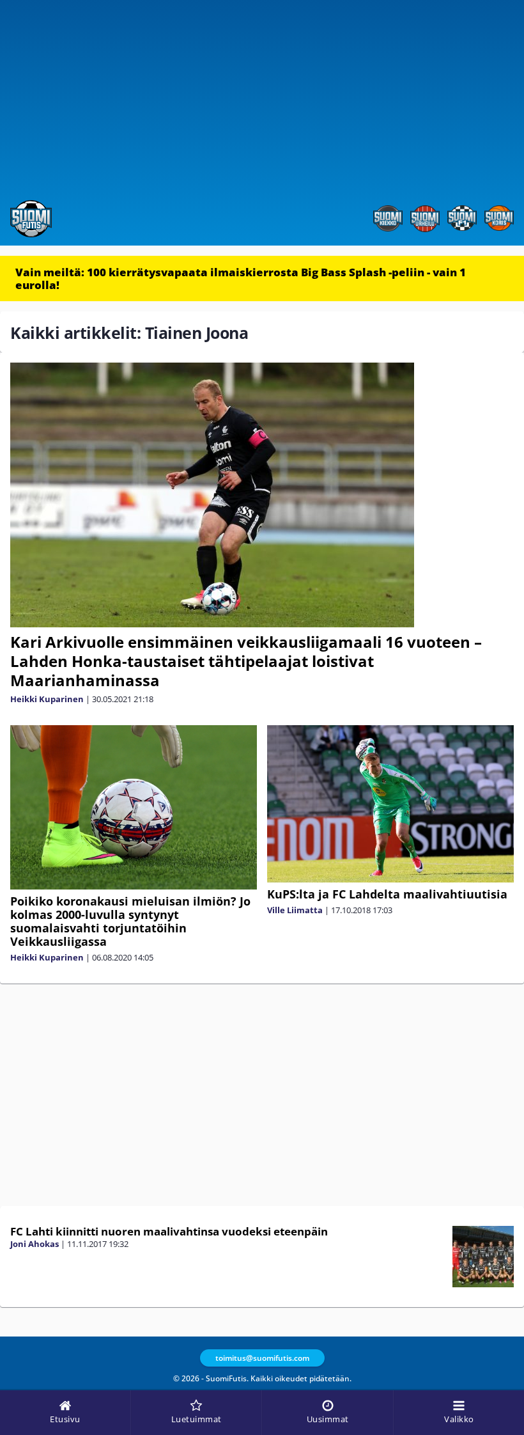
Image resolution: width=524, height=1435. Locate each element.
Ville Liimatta (295, 910)
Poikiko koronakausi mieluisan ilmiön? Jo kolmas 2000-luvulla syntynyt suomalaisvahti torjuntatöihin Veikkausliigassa (130, 921)
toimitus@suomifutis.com (262, 1358)
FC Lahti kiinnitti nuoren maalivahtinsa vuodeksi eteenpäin (169, 1231)
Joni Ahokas (34, 1244)
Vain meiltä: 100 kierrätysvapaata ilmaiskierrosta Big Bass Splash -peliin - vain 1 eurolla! (240, 278)
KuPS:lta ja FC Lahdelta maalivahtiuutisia (387, 894)
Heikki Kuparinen (47, 699)
